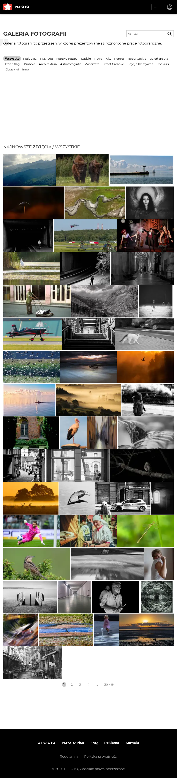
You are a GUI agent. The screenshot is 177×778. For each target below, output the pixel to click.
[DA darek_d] (82, 170)
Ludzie (86, 58)
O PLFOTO (46, 743)
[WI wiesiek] (29, 170)
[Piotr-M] (28, 235)
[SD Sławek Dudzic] (142, 465)
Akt (108, 58)
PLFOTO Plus (73, 743)
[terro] (32, 334)
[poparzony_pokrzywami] (145, 367)
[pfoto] (88, 367)
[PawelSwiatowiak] (30, 498)
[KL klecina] (30, 597)
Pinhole (29, 64)
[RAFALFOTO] (162, 498)
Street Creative (113, 64)
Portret (119, 58)
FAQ (94, 743)
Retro (98, 58)
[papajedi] (141, 170)
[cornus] (142, 268)
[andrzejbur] (102, 432)
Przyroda (46, 58)
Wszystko (12, 58)
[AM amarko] (73, 432)
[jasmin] (150, 203)
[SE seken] (104, 301)
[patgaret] (144, 334)
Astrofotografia (70, 64)
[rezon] (122, 498)
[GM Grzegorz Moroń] (88, 400)
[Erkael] (155, 301)
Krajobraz (29, 58)
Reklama (111, 743)
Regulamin (69, 756)
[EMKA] (159, 564)
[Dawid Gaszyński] (31, 531)
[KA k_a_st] (31, 432)
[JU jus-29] (78, 465)
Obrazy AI (12, 69)
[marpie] (146, 432)
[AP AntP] (85, 235)
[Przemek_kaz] (77, 498)
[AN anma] (106, 630)
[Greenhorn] (145, 235)
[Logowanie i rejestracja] (170, 7)
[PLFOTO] (16, 7)
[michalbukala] (36, 564)
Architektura (48, 64)
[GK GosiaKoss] (146, 630)
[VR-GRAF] (31, 268)
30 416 (109, 684)
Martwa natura (66, 58)
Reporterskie (137, 58)
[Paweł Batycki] (33, 203)
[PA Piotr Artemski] (115, 597)
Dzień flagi (13, 64)
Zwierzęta (92, 64)
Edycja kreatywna (140, 64)
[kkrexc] (66, 630)
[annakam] (145, 531)
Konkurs (163, 64)
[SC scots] (95, 203)
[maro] (37, 301)
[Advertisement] (88, 111)
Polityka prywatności (100, 756)
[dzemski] (88, 531)
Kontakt (132, 743)
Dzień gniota (159, 58)
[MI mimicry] (20, 630)
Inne (25, 69)
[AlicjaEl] (31, 367)
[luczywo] (148, 400)
